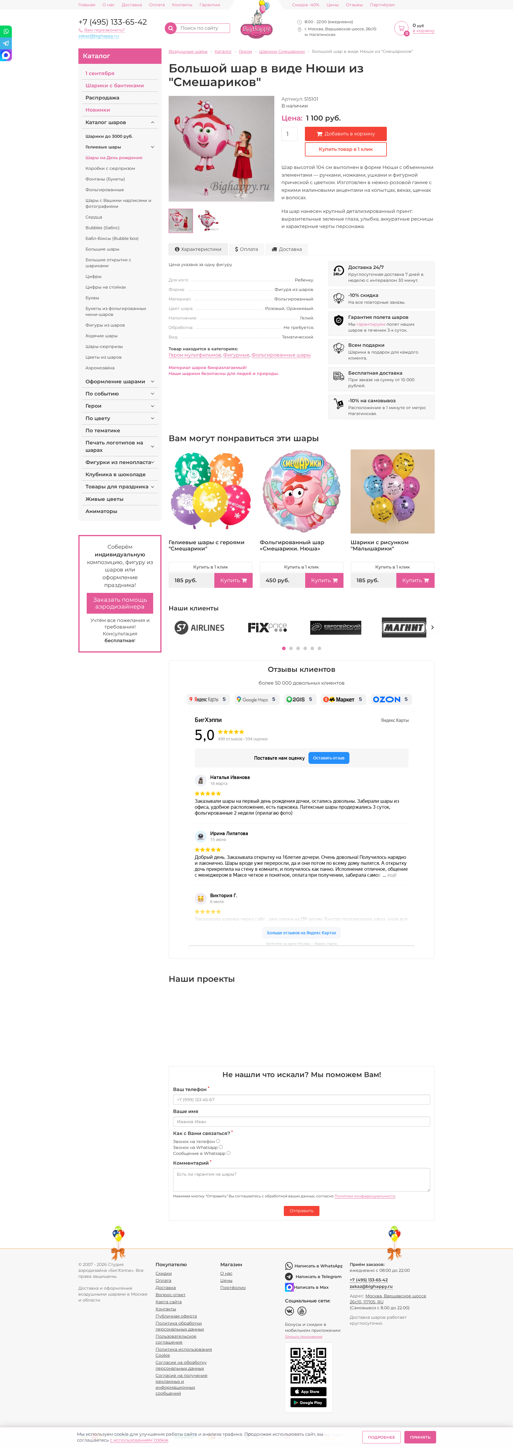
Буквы (92, 297)
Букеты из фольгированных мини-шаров (116, 311)
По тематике (103, 430)
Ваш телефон (191, 1089)
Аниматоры (101, 511)
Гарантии (210, 4)
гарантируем (371, 324)
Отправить (302, 1210)
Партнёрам (382, 4)
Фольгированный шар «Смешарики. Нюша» (292, 545)
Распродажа (102, 98)
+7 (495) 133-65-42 (112, 22)
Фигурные (236, 355)
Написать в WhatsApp (318, 1266)
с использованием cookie (139, 1440)
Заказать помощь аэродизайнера (120, 603)
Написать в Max (311, 1287)
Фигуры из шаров (105, 325)
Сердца (94, 217)
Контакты (182, 4)
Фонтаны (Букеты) (105, 179)
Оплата (157, 4)
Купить (230, 580)
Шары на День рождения (114, 157)
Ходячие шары (102, 335)
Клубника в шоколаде (116, 474)
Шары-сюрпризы (104, 346)
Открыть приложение (303, 1336)
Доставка (132, 4)
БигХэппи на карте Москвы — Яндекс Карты (301, 944)
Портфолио (233, 1287)
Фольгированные (105, 189)
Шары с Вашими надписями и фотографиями (118, 203)
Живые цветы (105, 499)
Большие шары (102, 249)
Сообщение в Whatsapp (200, 1153)
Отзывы (354, 4)
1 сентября (100, 73)
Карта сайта (169, 1301)
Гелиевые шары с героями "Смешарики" (207, 545)
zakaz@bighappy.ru (98, 36)
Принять (420, 1437)
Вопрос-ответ (171, 1294)
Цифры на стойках (106, 287)
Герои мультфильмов (195, 355)
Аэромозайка (100, 368)
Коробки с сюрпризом (110, 168)
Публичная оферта (176, 1316)
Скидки (164, 1273)
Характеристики (201, 249)
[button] (284, 648)
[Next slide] (432, 627)
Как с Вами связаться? (203, 1133)
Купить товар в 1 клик (346, 149)
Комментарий (192, 1163)
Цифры (94, 276)
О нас (108, 4)
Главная (86, 4)
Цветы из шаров (104, 357)
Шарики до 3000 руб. (109, 136)
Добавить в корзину (350, 134)
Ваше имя (185, 1111)
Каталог (96, 56)
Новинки (98, 110)
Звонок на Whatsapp (196, 1147)
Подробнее (381, 1437)
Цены (333, 4)
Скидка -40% (305, 4)
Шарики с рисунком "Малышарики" (380, 545)
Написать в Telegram (319, 1276)
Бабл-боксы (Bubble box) (112, 238)
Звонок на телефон (194, 1141)
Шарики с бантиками (115, 85)
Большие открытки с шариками (108, 262)
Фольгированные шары (281, 355)
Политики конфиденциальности (365, 1196)
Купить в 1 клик (210, 567)
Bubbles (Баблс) (103, 227)
